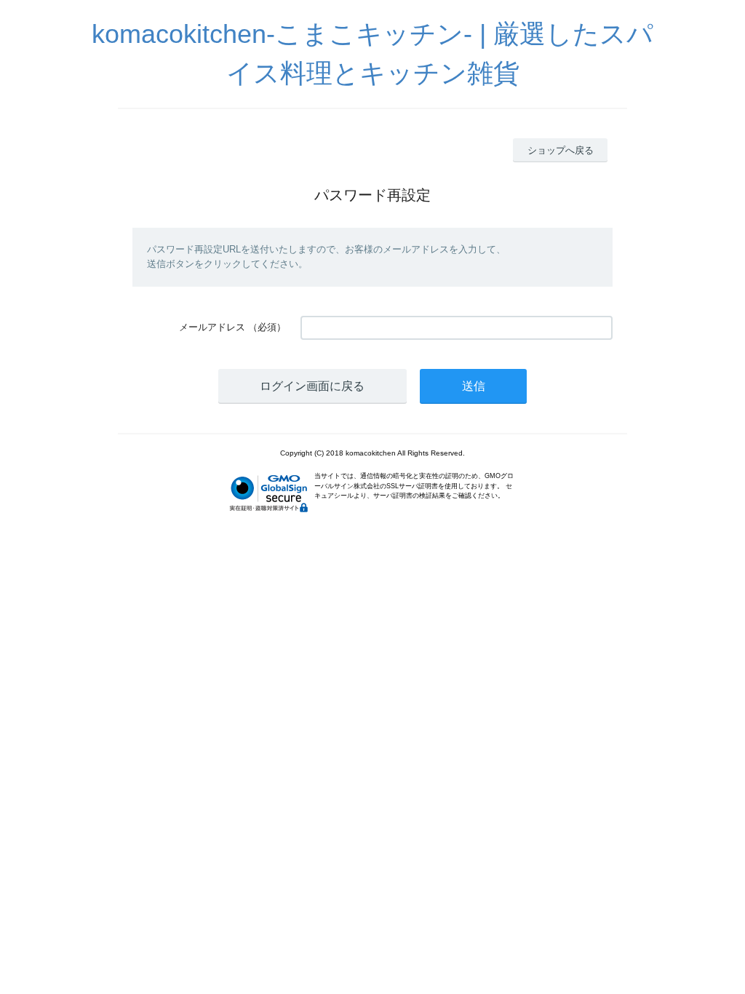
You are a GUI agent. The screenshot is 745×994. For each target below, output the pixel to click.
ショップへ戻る (560, 150)
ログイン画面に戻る (312, 386)
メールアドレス (212, 327)
